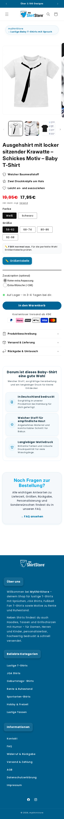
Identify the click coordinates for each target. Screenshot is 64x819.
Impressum (14, 785)
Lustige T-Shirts (17, 665)
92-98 (10, 237)
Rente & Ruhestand (19, 689)
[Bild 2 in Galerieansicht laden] (32, 128)
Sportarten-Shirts (18, 696)
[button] (7, 14)
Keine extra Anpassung (20, 280)
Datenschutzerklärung (22, 777)
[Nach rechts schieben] (60, 129)
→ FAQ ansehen (32, 516)
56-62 (10, 229)
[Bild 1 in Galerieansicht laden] (15, 128)
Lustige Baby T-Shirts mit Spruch (31, 31)
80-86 (45, 229)
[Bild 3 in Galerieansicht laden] (48, 128)
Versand (23, 203)
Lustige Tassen (17, 712)
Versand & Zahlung (19, 762)
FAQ (9, 746)
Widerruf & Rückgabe (21, 754)
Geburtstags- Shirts (20, 681)
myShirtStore (15, 28)
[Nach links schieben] (4, 129)
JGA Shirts (13, 673)
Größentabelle (19, 261)
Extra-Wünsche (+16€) (20, 285)
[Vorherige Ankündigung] (6, 4)
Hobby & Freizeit (18, 704)
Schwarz (27, 215)
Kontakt (12, 738)
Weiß (9, 215)
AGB (9, 769)
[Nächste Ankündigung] (57, 4)
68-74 (27, 229)
